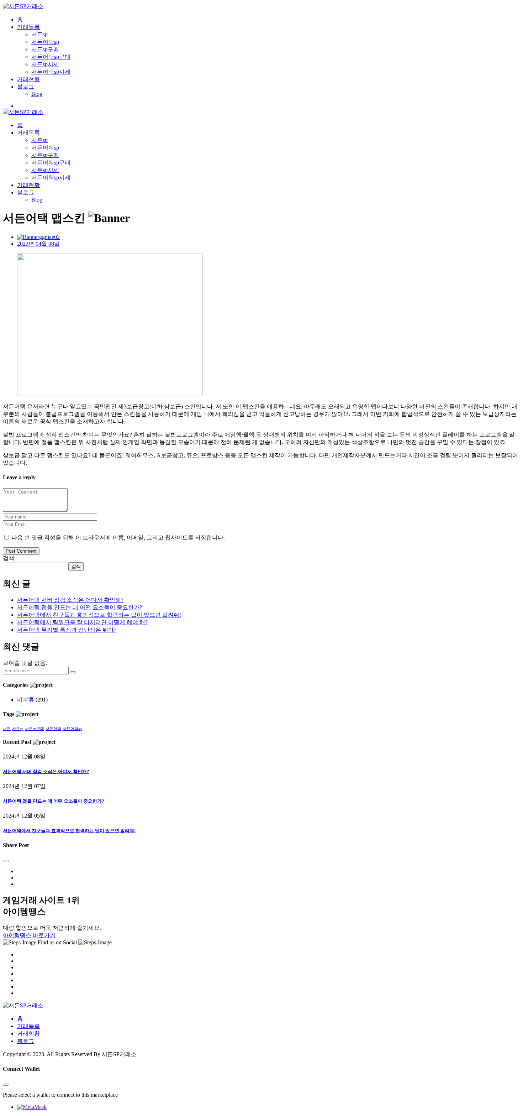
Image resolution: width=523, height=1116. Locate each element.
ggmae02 (49, 237)
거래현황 (28, 79)
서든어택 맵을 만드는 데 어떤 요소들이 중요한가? (79, 607)
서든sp (39, 34)
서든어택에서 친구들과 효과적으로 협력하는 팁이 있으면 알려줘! (99, 615)
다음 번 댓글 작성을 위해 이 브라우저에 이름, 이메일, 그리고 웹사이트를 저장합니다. (118, 537)
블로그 (25, 87)
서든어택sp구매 (50, 57)
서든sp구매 (45, 49)
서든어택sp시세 (50, 72)
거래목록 (28, 27)
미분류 (25, 700)
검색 (8, 558)
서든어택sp (45, 42)
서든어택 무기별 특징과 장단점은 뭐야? (66, 630)
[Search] (73, 672)
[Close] (6, 861)
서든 (7, 729)
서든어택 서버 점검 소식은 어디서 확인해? (70, 600)
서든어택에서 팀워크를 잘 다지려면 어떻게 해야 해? (82, 622)
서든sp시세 (45, 64)
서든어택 (53, 729)
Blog (36, 94)
